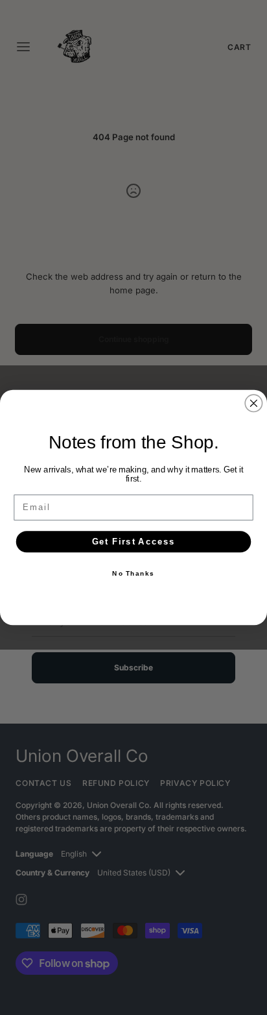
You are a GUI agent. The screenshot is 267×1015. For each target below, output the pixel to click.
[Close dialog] (254, 403)
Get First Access (134, 541)
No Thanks (133, 574)
